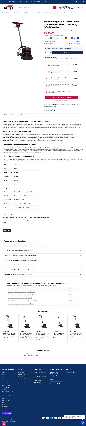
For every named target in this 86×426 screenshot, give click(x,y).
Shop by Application (6, 397)
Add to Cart (7, 230)
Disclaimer (20, 384)
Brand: (49, 30)
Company (77, 13)
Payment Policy (21, 382)
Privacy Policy (21, 372)
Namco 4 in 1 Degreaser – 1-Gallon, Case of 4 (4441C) (21, 304)
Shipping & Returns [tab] (31, 114)
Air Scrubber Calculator (7, 386)
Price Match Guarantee (31, 1)
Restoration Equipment (36, 13)
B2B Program (40, 1)
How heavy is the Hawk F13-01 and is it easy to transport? (20, 269)
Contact (4, 372)
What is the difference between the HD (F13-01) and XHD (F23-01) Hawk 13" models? (27, 246)
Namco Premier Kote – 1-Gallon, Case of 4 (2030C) (20, 295)
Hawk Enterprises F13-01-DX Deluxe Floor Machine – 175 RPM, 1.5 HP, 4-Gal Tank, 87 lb (9, 335)
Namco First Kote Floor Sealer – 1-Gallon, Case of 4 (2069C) (22, 301)
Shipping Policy (5, 1)
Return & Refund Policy (14, 1)
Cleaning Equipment (7, 13)
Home (4, 18)
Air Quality (25, 13)
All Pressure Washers (7, 402)
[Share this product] (82, 110)
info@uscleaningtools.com (40, 376)
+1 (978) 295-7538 (67, 48)
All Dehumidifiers (6, 398)
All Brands (4, 404)
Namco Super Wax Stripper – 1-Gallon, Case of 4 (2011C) (21, 292)
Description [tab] (6, 114)
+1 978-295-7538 (41, 372)
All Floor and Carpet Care (8, 400)
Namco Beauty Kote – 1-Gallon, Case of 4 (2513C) (20, 298)
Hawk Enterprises (6, 339)
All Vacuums (5, 406)
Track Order (4, 380)
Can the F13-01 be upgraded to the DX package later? (19, 250)
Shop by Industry (6, 395)
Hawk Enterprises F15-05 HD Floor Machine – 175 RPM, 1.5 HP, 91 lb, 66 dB (42, 335)
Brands (70, 13)
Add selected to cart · (61, 97)
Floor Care (17, 13)
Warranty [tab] (13, 114)
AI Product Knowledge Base (7, 419)
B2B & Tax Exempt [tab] (21, 114)
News (3, 384)
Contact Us (22, 1)
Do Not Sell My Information (24, 378)
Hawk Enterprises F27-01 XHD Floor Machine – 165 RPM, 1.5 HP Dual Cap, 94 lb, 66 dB (76, 335)
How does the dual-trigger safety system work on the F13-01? (21, 260)
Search (3, 374)
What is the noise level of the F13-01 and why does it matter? (21, 265)
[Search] (54, 7)
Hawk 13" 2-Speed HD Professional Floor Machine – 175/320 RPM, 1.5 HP (59, 335)
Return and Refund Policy (24, 380)
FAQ (45, 1)
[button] (4, 423)
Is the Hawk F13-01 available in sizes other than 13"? (18, 274)
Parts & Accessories (61, 13)
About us (4, 376)
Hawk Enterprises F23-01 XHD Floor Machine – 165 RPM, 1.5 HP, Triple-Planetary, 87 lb (26, 335)
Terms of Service (22, 376)
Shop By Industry (49, 13)
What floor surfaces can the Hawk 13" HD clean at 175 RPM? (20, 255)
